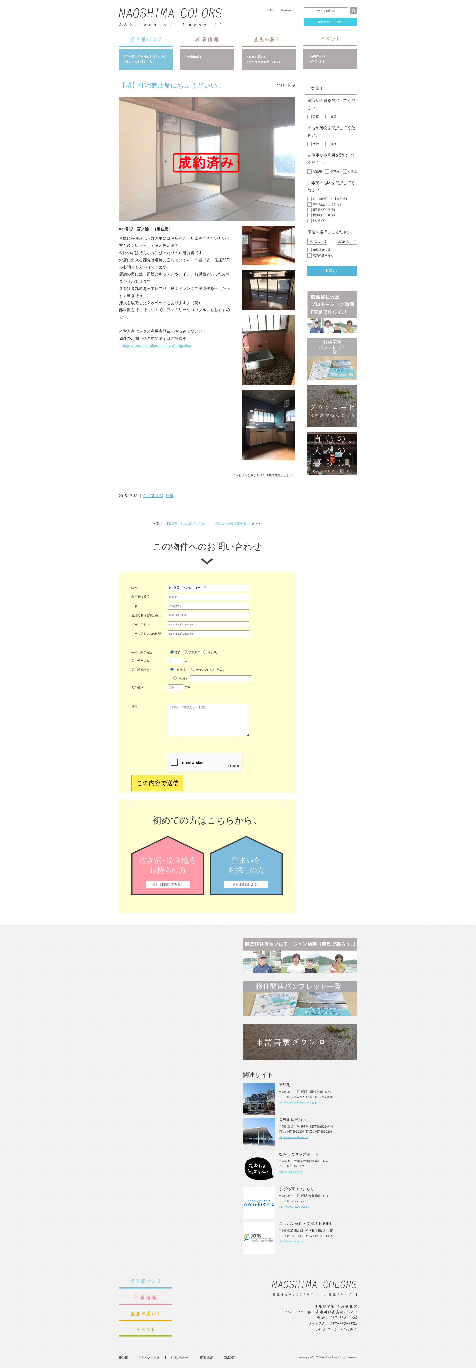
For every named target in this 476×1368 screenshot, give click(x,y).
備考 (134, 706)
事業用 (334, 171)
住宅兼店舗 (153, 496)
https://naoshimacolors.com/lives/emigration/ (157, 345)
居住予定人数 (140, 661)
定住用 (317, 171)
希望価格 (137, 687)
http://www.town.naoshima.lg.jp (298, 1102)
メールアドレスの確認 (146, 633)
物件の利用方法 (141, 652)
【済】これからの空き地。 (231, 523)
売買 (334, 116)
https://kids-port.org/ (291, 1172)
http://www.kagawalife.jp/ (294, 1206)
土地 (316, 144)
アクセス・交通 (149, 1357)
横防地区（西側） (325, 215)
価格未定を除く (323, 250)
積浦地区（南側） (325, 209)
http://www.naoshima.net (293, 1137)
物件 (134, 588)
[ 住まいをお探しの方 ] (139, 62)
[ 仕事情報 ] (193, 57)
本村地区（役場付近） (328, 204)
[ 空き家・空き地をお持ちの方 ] (145, 56)
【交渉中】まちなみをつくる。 (186, 523)
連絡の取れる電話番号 (146, 615)
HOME (123, 1357)
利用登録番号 (140, 597)
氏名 (134, 606)
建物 (334, 144)
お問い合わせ (179, 1357)
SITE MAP (206, 1357)
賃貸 (316, 116)
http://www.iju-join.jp (291, 1241)
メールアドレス (141, 624)
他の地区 (319, 220)
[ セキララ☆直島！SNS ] (263, 62)
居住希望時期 (140, 670)
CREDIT (229, 1357)
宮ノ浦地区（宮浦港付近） (331, 199)
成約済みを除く (323, 255)
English (270, 10)
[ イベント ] (316, 61)
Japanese (286, 10)
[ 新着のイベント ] (320, 56)
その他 (352, 171)
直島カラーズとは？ (330, 22)
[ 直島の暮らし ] (257, 57)
